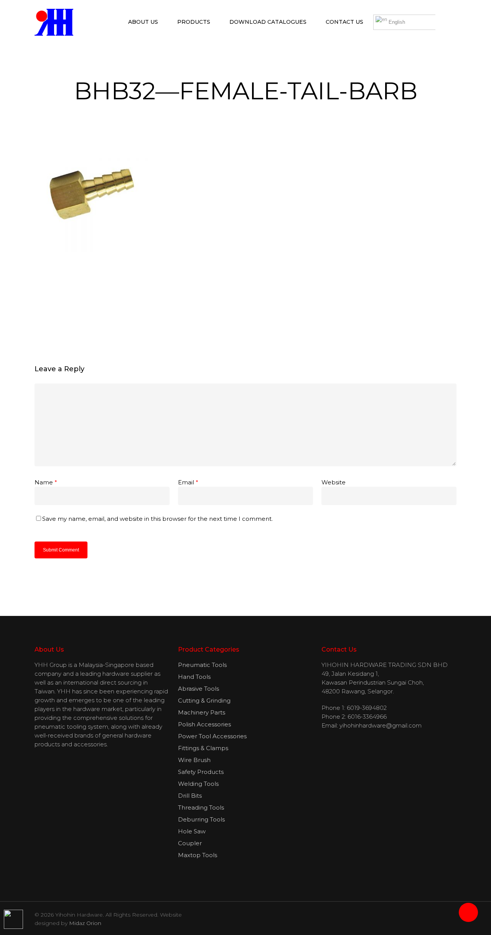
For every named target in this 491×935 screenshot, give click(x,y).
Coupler (190, 843)
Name (46, 482)
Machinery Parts (201, 712)
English (396, 22)
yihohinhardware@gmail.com (380, 725)
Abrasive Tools (198, 688)
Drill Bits (190, 795)
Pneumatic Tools (202, 664)
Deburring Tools (201, 819)
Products (193, 21)
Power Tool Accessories (212, 736)
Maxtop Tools (197, 855)
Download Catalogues (267, 21)
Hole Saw (192, 831)
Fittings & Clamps (203, 748)
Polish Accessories (204, 724)
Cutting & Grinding (204, 700)
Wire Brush (194, 760)
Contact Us (344, 21)
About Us (143, 21)
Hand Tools (194, 676)
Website (333, 482)
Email (188, 482)
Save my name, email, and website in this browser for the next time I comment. (157, 518)
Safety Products (201, 771)
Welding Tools (198, 783)
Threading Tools (201, 807)
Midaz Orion (85, 923)
